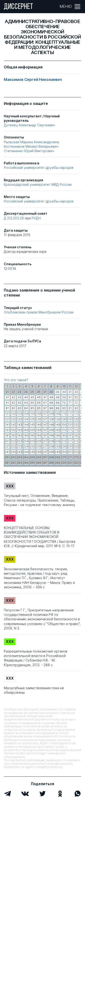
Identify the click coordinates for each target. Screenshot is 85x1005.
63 (19, 402)
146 (38, 424)
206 (38, 441)
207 (44, 441)
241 (7, 452)
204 (26, 441)
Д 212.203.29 (14, 218)
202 (13, 441)
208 (51, 441)
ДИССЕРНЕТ (18, 7)
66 (39, 402)
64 (26, 402)
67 (45, 402)
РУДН (36, 218)
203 (19, 441)
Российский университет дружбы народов (38, 168)
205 (32, 441)
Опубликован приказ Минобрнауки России (38, 312)
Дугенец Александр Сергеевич (29, 125)
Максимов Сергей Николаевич (33, 79)
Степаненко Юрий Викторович (29, 151)
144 (26, 424)
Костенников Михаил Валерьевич (31, 146)
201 (7, 441)
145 (32, 424)
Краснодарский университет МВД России (38, 184)
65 (32, 402)
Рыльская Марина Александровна (31, 142)
